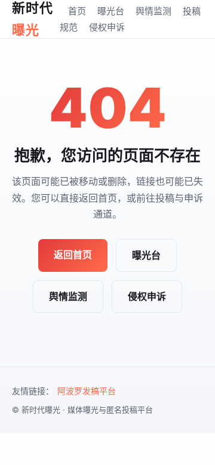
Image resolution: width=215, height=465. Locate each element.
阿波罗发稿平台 (86, 391)
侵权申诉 (107, 27)
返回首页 (73, 255)
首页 (77, 11)
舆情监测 (153, 11)
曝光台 (110, 11)
